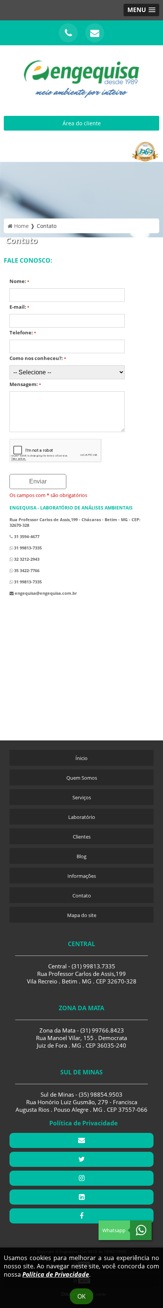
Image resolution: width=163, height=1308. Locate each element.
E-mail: (19, 306)
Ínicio (81, 758)
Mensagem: (25, 384)
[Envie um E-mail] (94, 32)
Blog (81, 856)
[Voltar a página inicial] (81, 75)
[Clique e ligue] (68, 32)
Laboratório (81, 817)
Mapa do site (81, 915)
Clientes (82, 836)
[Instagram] (81, 1178)
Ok (81, 1296)
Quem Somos (81, 777)
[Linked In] (81, 1197)
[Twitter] (81, 1159)
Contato (81, 895)
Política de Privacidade (55, 1274)
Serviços (81, 797)
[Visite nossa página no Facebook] (81, 1215)
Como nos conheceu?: (37, 358)
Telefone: (22, 332)
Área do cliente (82, 123)
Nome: (19, 281)
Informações (81, 876)
